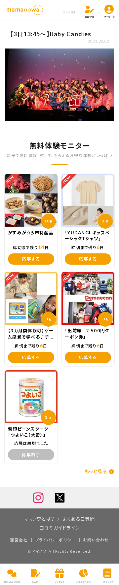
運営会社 (18, 539)
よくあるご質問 (79, 519)
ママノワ (39, 551)
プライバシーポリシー (55, 539)
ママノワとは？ (39, 519)
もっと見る (96, 471)
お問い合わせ (96, 539)
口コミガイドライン (59, 528)
